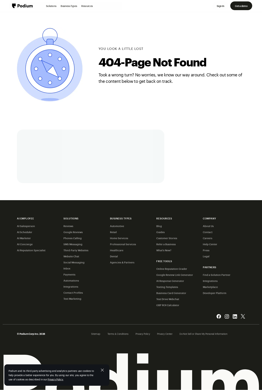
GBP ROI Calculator (167, 305)
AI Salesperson (26, 226)
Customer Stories (166, 238)
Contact (207, 232)
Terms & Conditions (117, 333)
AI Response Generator (170, 280)
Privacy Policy (142, 333)
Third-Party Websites (75, 250)
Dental (114, 256)
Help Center (210, 244)
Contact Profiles (73, 292)
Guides (160, 232)
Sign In (220, 5)
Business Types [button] (69, 5)
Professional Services (123, 244)
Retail (113, 232)
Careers (207, 238)
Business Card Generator (171, 293)
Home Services (119, 238)
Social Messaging (73, 262)
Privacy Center (164, 333)
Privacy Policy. (55, 379)
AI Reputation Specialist (31, 250)
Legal (206, 256)
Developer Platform (214, 293)
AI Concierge (25, 244)
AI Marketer (24, 238)
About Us (208, 226)
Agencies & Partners (122, 262)
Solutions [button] (51, 5)
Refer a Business (166, 244)
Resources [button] (87, 5)
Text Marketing (72, 298)
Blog (159, 226)
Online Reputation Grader (171, 268)
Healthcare (116, 250)
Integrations (70, 286)
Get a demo (241, 5)
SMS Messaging (72, 244)
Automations (71, 280)
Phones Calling (72, 238)
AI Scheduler (24, 232)
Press (206, 250)
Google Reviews (73, 232)
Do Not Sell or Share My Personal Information (203, 333)
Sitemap (95, 333)
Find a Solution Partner (216, 274)
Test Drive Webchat (167, 299)
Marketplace (210, 286)
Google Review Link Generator (174, 274)
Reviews (68, 226)
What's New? (163, 250)
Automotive (117, 226)
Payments (69, 274)
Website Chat (71, 256)
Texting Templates (167, 286)
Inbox (66, 268)
